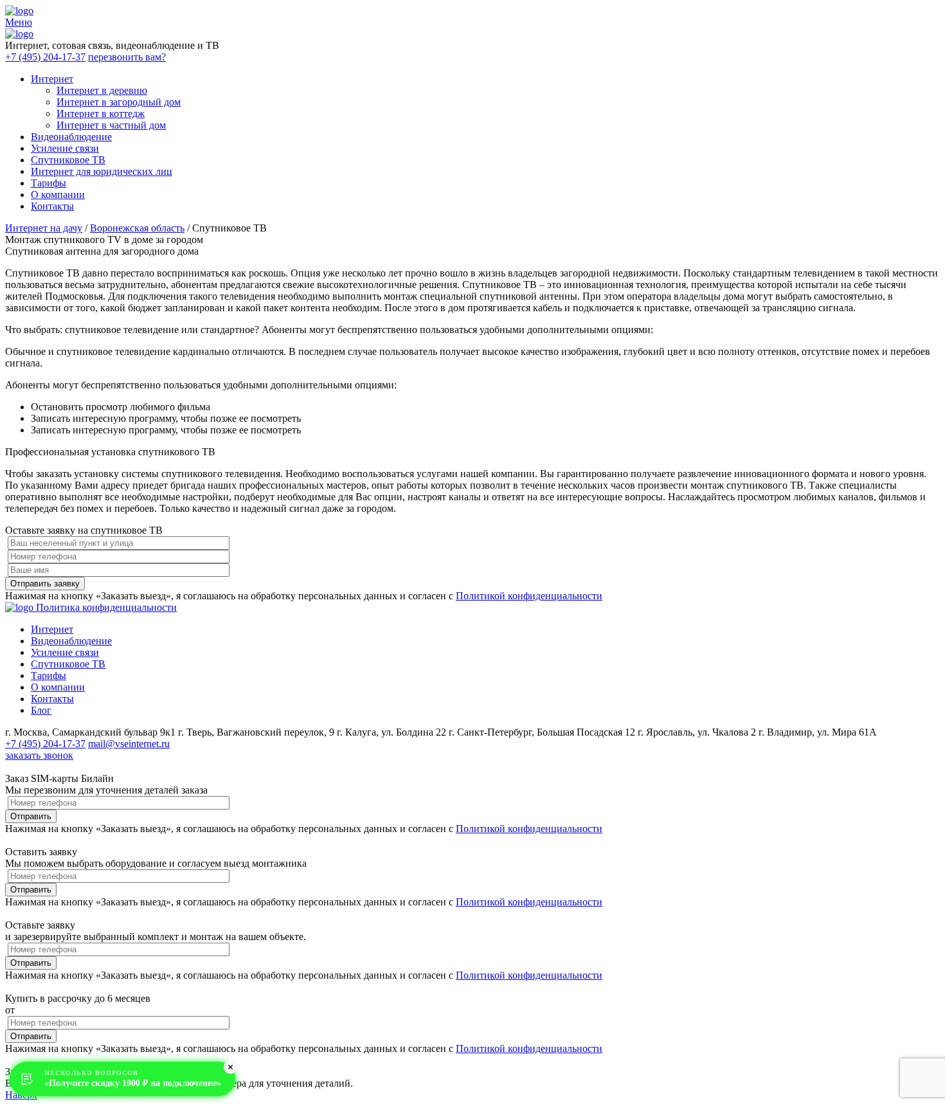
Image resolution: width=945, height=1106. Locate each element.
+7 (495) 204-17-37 (45, 56)
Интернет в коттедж (101, 113)
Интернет (52, 78)
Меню (18, 22)
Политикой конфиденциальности (529, 595)
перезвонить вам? (127, 56)
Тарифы (48, 182)
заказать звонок (39, 755)
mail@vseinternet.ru (129, 743)
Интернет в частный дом (111, 125)
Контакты (52, 206)
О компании (58, 194)
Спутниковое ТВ (68, 159)
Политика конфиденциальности (106, 607)
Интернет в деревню (102, 90)
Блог (41, 710)
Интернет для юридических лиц (101, 171)
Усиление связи (65, 148)
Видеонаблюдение (71, 136)
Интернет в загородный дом (119, 101)
